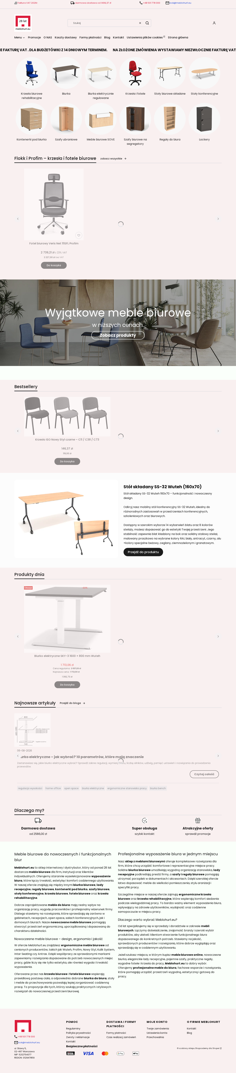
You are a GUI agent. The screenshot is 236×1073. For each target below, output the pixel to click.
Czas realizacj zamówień (121, 1037)
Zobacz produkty (118, 335)
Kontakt (70, 1041)
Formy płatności (116, 1033)
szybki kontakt (144, 834)
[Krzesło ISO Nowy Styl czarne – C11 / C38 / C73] (67, 416)
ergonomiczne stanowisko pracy (127, 788)
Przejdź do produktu (143, 552)
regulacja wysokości (30, 788)
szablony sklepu (187, 1048)
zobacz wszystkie (111, 158)
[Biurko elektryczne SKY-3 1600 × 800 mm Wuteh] (67, 619)
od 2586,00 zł (38, 834)
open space (71, 788)
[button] (147, 23)
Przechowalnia (155, 1037)
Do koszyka (54, 265)
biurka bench (158, 788)
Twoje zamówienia (158, 1028)
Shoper (216, 1048)
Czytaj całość (204, 774)
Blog (189, 1033)
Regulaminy (73, 1028)
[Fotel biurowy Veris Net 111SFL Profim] (54, 204)
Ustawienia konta (157, 1033)
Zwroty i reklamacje (78, 1037)
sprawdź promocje (198, 834)
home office (53, 788)
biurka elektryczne (93, 788)
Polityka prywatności (78, 1033)
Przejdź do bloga (70, 703)
